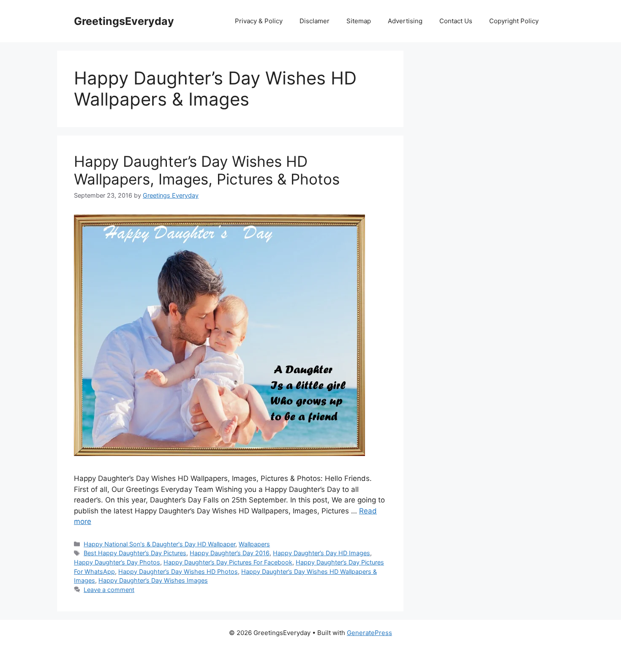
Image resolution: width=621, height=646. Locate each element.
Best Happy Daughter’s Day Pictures (135, 552)
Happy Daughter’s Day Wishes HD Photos (178, 571)
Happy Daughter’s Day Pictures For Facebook (227, 562)
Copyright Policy (514, 21)
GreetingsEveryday (124, 21)
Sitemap (358, 21)
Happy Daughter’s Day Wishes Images (153, 580)
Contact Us (455, 21)
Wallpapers (254, 544)
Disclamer (315, 21)
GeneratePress (369, 633)
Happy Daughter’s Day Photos (117, 562)
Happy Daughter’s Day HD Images (321, 552)
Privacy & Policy (259, 21)
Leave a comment (109, 589)
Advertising (405, 21)
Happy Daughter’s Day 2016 (230, 552)
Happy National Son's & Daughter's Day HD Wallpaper (159, 544)
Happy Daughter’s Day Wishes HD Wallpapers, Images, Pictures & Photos (207, 170)
